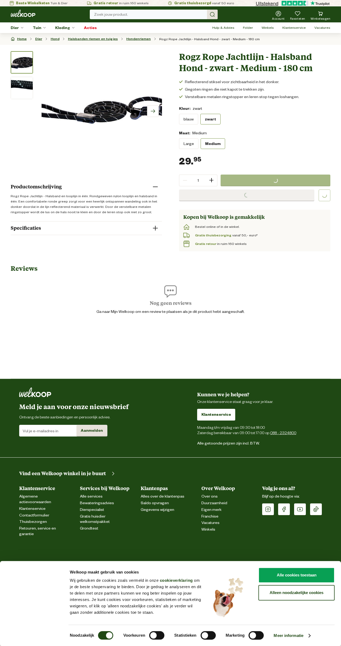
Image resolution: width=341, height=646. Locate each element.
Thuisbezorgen (33, 521)
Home (22, 38)
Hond (55, 38)
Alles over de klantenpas (162, 496)
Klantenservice (294, 27)
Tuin (37, 28)
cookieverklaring (176, 580)
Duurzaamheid (214, 503)
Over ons (209, 496)
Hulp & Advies (223, 27)
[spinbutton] (198, 180)
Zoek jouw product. (111, 14)
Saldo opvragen (155, 503)
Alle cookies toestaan (296, 575)
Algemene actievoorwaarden (35, 499)
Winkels (268, 27)
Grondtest (89, 528)
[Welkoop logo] (23, 13)
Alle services (91, 496)
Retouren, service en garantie (37, 531)
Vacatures (322, 27)
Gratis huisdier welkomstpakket (95, 519)
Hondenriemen (138, 38)
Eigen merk (211, 509)
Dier (15, 28)
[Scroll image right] (153, 111)
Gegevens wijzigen (157, 509)
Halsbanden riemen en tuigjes (93, 38)
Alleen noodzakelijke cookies (296, 592)
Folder (248, 27)
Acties (90, 28)
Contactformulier (34, 515)
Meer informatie (288, 635)
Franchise (209, 516)
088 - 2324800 (283, 432)
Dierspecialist (92, 509)
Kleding (62, 28)
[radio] (188, 119)
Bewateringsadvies (97, 503)
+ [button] (211, 180)
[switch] (156, 635)
